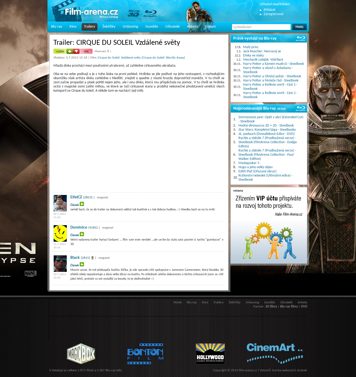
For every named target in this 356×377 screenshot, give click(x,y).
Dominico (78, 227)
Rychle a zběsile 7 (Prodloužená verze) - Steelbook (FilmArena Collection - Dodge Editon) (267, 142)
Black (75, 258)
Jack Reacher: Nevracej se (262, 51)
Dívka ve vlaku (253, 55)
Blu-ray (56, 27)
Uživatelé (172, 27)
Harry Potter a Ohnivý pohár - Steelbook (272, 76)
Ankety (192, 27)
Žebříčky (108, 27)
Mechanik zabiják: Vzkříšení (263, 59)
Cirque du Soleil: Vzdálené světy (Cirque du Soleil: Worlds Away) (141, 57)
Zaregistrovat (274, 14)
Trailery (89, 27)
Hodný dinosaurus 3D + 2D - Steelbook (266, 125)
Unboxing (130, 27)
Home (178, 302)
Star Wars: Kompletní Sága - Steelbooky (267, 129)
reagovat (102, 197)
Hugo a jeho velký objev (255, 167)
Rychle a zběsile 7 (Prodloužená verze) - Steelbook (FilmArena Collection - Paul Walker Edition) (267, 155)
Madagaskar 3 (248, 163)
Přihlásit (269, 10)
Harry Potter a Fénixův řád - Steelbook (270, 80)
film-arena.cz (248, 370)
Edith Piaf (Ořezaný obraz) (257, 171)
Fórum (210, 27)
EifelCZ (76, 197)
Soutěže (151, 27)
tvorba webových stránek (289, 370)
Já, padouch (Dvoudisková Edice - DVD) (266, 134)
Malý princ (251, 47)
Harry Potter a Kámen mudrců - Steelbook (273, 64)
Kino (73, 27)
